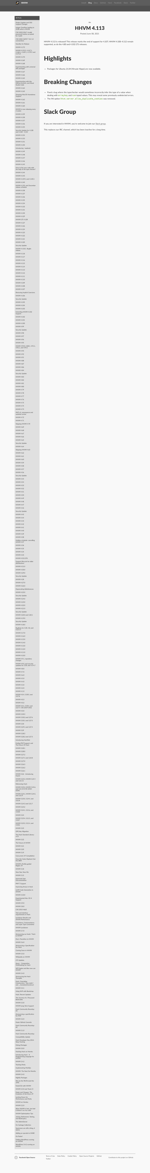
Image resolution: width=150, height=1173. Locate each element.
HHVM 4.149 (20, 151)
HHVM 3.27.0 (20, 761)
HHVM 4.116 (20, 260)
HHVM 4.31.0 (20, 566)
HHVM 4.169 (20, 60)
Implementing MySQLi (23, 1068)
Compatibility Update (23, 1037)
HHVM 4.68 (20, 430)
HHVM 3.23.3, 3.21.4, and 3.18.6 (24, 824)
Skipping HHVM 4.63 (23, 450)
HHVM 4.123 (20, 232)
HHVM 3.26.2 (20, 768)
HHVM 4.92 (20, 354)
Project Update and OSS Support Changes (24, 23)
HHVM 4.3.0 (20, 685)
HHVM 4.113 (20, 270)
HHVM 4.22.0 (20, 605)
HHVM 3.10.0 (20, 895)
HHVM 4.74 (20, 406)
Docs (96, 3)
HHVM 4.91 (20, 357)
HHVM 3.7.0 (20, 931)
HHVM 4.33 (20, 555)
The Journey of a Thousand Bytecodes (25, 998)
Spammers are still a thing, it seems (25, 1129)
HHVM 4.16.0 (20, 636)
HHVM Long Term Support (25, 1006)
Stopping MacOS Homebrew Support (25, 95)
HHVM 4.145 (20, 164)
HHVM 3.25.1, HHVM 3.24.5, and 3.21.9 (26, 794)
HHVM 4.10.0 (20, 655)
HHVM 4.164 (20, 88)
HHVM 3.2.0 (20, 1019)
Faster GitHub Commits (24, 1022)
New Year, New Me (22, 872)
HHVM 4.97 (20, 336)
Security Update (21, 245)
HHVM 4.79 (20, 390)
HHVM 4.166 (20, 75)
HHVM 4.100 (20, 323)
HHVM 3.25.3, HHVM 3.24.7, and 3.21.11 (26, 780)
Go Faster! (19, 1136)
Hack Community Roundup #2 (25, 1026)
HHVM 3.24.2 (20, 807)
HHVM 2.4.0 (20, 1074)
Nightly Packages (21, 1078)
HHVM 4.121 (20, 239)
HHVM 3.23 (20, 828)
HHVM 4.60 (20, 459)
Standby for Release (22, 44)
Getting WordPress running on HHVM (25, 1140)
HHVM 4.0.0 (20, 711)
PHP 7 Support (21, 883)
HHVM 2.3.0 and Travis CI (24, 1089)
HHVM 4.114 (20, 267)
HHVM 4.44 (20, 518)
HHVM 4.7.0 (20, 672)
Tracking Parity (20, 1065)
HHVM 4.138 (20, 190)
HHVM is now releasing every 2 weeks (26, 110)
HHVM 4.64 (20, 446)
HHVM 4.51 (20, 492)
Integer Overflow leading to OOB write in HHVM (25, 28)
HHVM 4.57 (20, 469)
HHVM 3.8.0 (20, 906)
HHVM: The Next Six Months (26, 1071)
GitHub (103, 3)
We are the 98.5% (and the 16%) (25, 1081)
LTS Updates (20, 960)
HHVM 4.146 (20, 161)
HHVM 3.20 (20, 849)
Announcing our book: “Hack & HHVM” (25, 935)
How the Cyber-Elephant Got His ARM (25, 860)
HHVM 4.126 (20, 226)
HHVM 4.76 (20, 399)
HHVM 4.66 (20, 437)
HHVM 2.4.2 (20, 1061)
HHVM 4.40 (20, 531)
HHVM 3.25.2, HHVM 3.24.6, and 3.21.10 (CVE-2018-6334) (26, 788)
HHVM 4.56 (20, 472)
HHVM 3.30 (20, 724)
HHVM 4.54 (20, 482)
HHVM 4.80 (20, 386)
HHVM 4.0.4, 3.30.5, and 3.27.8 (24, 695)
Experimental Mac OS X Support (24, 899)
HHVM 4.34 (20, 552)
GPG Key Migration (22, 831)
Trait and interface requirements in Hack (23, 913)
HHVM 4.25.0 (20, 592)
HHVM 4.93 (20, 351)
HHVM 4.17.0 (20, 633)
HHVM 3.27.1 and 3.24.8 (24, 758)
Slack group (101, 124)
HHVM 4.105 (20, 302)
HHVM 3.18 (20, 869)
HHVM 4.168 (20, 63)
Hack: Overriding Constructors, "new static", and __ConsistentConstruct (25, 983)
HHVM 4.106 (20, 296)
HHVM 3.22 (20, 839)
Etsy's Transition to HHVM (25, 939)
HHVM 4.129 (20, 216)
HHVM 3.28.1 (20, 748)
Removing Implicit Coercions (25, 292)
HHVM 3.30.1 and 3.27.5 (24, 720)
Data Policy (61, 1156)
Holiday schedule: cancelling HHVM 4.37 (25, 541)
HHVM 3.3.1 (20, 988)
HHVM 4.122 (20, 236)
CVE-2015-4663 (21, 909)
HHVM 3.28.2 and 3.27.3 (24, 737)
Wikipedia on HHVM (23, 957)
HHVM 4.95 (20, 343)
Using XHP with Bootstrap (24, 991)
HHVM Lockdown (22, 927)
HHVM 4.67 (20, 433)
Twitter (132, 3)
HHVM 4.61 (20, 456)
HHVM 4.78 (20, 393)
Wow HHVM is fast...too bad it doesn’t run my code (25, 1109)
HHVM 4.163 (20, 91)
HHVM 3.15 (20, 875)
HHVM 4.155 (20, 127)
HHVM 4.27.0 (20, 582)
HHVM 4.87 (20, 364)
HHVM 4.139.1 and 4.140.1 (25, 179)
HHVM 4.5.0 (20, 678)
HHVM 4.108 (20, 286)
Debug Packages (21, 1045)
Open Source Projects (86, 1156)
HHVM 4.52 (20, 488)
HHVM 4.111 (20, 276)
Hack (110, 3)
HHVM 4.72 (20, 417)
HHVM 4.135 (20, 200)
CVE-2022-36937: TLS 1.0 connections (24, 40)
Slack (126, 3)
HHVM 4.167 (20, 72)
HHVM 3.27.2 (20, 755)
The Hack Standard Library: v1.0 (25, 835)
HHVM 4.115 (20, 263)
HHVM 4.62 (20, 453)
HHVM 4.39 (20, 534)
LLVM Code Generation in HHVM (24, 890)
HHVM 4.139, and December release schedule (26, 186)
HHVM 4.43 (20, 521)
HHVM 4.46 (20, 508)
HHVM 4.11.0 (20, 652)
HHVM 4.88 (20, 361)
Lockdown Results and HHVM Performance (23, 918)
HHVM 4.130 (20, 213)
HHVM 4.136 (20, 197)
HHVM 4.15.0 (20, 639)
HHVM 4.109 (20, 283)
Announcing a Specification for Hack (25, 946)
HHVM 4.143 (20, 176)
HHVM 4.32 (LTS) (22, 558)
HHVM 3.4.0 (20, 973)
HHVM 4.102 (20, 317)
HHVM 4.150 (20, 145)
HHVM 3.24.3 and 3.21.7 (24, 804)
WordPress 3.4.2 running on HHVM (25, 1145)
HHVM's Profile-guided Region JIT (23, 865)
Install (83, 3)
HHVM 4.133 (20, 207)
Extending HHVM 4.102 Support (24, 312)
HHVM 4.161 (20, 103)
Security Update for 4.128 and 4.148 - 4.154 (24, 131)
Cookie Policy (72, 1156)
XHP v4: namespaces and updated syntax (24, 413)
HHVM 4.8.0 (20, 669)
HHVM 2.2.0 (20, 1105)
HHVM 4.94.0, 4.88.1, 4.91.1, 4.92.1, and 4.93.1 (25, 347)
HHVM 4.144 (20, 172)
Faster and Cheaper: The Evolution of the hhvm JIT (24, 1093)
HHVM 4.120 (20, 242)
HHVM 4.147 (20, 158)
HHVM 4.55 (20, 479)
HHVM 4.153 (20, 138)
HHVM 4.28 (20, 579)
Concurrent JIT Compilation (25, 856)
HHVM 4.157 (20, 120)
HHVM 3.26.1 (20, 771)
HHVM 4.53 (20, 485)
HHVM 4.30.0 (20, 570)
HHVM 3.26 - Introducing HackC (24, 775)
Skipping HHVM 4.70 (23, 424)
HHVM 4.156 (20, 124)
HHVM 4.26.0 (20, 586)
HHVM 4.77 (20, 396)
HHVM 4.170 (20, 57)
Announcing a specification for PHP (25, 1015)
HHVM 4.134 (20, 203)
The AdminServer (21, 1122)
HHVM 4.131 (20, 210)
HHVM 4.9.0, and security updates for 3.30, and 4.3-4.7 (25, 664)
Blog (90, 3)
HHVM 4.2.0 (20, 688)
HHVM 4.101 (20, 320)
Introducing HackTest (23, 740)
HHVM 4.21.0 (20, 608)
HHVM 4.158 (20, 117)
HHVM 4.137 (20, 194)
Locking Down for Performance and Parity (24, 1098)
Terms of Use (50, 1156)
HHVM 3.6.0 (20, 942)
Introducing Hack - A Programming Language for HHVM (25, 1056)
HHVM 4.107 (20, 289)
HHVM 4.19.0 (20, 618)
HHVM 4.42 (20, 524)
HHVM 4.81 (20, 383)
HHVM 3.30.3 (20, 714)
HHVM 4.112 (20, 273)
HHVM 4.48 (20, 501)
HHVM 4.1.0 (20, 691)
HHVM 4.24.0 (20, 599)
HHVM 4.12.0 (20, 649)
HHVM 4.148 (20, 155)
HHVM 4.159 (20, 114)
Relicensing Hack (21, 784)
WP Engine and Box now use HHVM (25, 969)
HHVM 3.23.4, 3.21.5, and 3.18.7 (24, 819)
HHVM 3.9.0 (20, 903)
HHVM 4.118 (20, 254)
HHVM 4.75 (20, 403)
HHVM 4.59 (20, 463)
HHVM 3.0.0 (20, 1048)
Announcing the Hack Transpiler (23, 977)
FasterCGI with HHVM (23, 1086)
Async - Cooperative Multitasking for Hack (23, 964)
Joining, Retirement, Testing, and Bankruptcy (25, 1117)
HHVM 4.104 (20, 305)
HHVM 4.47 (20, 505)
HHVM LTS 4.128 (22, 219)
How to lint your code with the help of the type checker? (25, 168)
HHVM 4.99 (20, 326)
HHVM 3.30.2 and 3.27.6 (24, 717)
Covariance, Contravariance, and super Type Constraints (25, 923)
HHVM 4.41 (20, 527)
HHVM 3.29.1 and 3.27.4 (24, 727)
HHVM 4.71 (20, 420)
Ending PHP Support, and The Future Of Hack (24, 744)
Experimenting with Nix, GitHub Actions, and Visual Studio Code (25, 83)
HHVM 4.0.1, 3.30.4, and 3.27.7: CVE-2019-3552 (24, 706)
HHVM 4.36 (20, 545)
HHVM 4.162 (20, 99)
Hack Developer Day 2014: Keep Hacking (25, 1041)
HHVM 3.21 (20, 846)
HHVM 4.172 (20, 47)
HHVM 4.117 (20, 257)
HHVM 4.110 (20, 279)
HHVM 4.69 (20, 427)
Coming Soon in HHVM (24, 950)
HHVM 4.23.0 (20, 602)
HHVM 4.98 (20, 333)
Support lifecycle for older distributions (24, 562)
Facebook (117, 3)
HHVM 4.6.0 (20, 675)
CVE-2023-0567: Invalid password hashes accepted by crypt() (25, 34)
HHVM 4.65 (20, 440)
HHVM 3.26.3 (20, 764)
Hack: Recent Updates (23, 994)
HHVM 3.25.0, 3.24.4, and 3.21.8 (24, 799)
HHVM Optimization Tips (24, 1113)
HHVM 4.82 (20, 380)
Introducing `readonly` (23, 148)
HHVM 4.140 (20, 182)
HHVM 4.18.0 (20, 625)
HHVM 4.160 (20, 106)
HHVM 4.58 (20, 466)
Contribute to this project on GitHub (120, 1157)
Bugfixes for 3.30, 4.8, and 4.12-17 (24, 628)
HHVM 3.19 (20, 852)
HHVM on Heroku (22, 1102)
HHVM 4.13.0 (20, 646)
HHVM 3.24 (20, 815)
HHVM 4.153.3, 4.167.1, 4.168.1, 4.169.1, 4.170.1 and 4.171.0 (25, 52)
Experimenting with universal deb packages (25, 67)
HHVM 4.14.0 (20, 642)
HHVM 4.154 (20, 135)
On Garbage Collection (23, 1125)
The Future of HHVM (23, 843)
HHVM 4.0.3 (20, 699)
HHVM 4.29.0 (20, 573)
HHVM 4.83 (20, 377)
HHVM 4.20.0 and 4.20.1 (24, 615)
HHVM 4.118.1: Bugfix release (23, 249)
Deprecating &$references (24, 589)
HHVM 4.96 (20, 339)
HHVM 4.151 (20, 142)
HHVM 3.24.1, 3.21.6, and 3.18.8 (24, 811)
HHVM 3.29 (20, 730)
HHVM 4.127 (20, 223)
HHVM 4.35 (20, 548)
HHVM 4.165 (20, 78)
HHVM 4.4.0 (20, 681)
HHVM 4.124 (20, 229)
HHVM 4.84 (20, 370)
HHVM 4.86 (20, 367)
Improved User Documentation (21, 879)
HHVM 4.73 (20, 409)
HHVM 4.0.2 (20, 703)
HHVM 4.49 (20, 498)
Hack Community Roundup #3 (25, 1010)
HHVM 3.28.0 (20, 751)
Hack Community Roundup (25, 1034)
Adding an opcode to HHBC (25, 1133)
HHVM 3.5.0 (20, 954)
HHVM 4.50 (20, 495)
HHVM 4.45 (20, 514)
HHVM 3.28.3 (20, 733)
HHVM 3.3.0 (20, 1003)
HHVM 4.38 (20, 537)
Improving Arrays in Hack (24, 887)
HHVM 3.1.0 (20, 1030)
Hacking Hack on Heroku (24, 1051)
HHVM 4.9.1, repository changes (24, 659)
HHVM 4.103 (20, 309)
